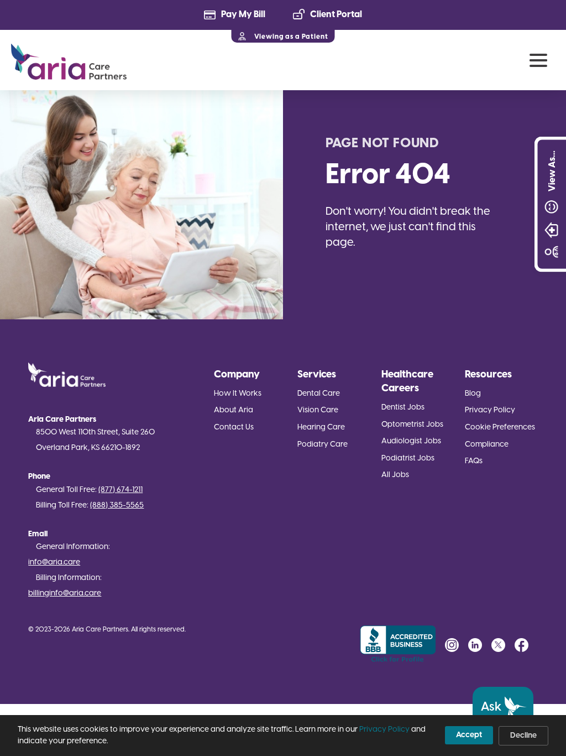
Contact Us (234, 427)
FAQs (474, 461)
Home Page (69, 62)
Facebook (521, 645)
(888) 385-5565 (117, 505)
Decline (523, 736)
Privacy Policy (490, 410)
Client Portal (336, 14)
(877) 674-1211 (120, 490)
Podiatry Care (322, 445)
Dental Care (318, 394)
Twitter (498, 645)
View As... (552, 171)
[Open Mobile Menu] (538, 60)
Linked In (475, 645)
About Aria (233, 410)
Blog (473, 394)
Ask (491, 707)
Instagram (452, 645)
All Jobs (395, 475)
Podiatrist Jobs (407, 458)
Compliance (487, 445)
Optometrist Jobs (412, 425)
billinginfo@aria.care (64, 593)
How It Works (237, 394)
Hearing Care (321, 427)
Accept (469, 735)
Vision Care (317, 410)
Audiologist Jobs (411, 441)
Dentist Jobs (402, 407)
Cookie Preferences (500, 427)
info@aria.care (54, 562)
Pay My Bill (243, 14)
